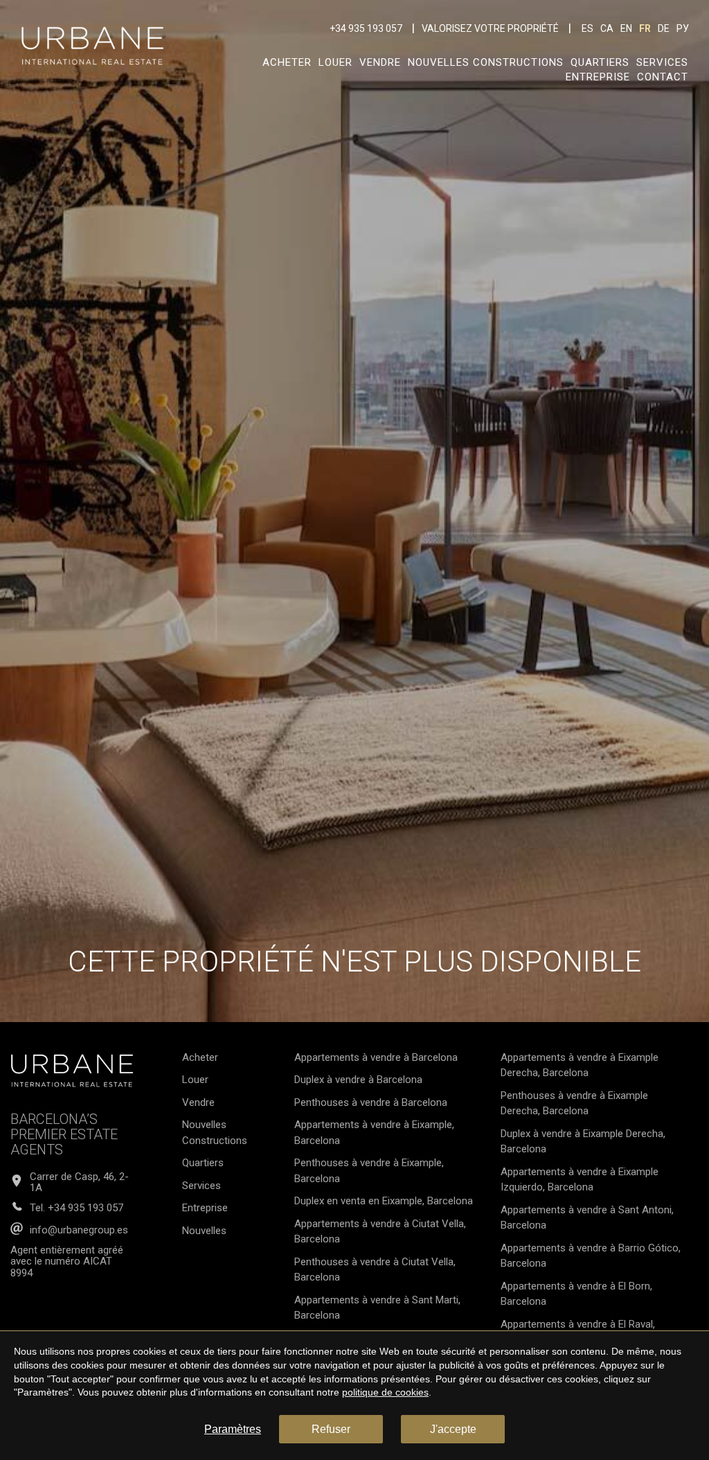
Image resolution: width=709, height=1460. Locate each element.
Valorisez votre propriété (490, 28)
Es (587, 28)
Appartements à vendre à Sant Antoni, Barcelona (587, 1218)
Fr (645, 28)
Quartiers (600, 62)
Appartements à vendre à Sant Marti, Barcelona (377, 1308)
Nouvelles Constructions (486, 62)
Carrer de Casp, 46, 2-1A (79, 1182)
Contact (662, 77)
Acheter (287, 62)
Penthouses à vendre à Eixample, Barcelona (369, 1170)
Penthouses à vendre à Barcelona (370, 1102)
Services (662, 62)
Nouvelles (204, 1230)
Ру (682, 28)
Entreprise (598, 77)
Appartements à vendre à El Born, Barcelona (576, 1294)
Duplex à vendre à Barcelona (358, 1079)
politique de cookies (385, 1392)
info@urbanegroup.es (79, 1230)
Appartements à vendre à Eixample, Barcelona (374, 1132)
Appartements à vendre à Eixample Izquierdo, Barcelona (579, 1180)
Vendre (380, 62)
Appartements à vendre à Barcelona (376, 1057)
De (664, 28)
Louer (335, 62)
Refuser (331, 1429)
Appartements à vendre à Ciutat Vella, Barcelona (380, 1231)
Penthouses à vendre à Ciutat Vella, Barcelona (375, 1270)
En (626, 28)
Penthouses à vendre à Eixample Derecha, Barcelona (574, 1103)
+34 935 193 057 (366, 28)
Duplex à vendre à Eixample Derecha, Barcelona (583, 1141)
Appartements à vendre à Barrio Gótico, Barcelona (591, 1256)
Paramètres (232, 1429)
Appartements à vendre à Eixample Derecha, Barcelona (579, 1065)
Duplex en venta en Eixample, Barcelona (383, 1201)
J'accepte (453, 1429)
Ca (606, 28)
